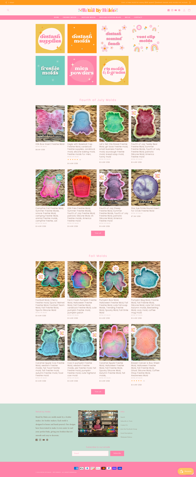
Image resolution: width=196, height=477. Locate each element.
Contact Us (124, 425)
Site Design (57, 472)
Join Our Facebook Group (129, 429)
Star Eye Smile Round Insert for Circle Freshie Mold (145, 209)
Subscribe (117, 453)
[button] (8, 10)
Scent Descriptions (126, 433)
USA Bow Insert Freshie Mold (50, 144)
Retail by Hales (45, 472)
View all (98, 233)
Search (123, 417)
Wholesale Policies (126, 437)
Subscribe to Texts (126, 421)
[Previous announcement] (6, 2)
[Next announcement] (189, 2)
